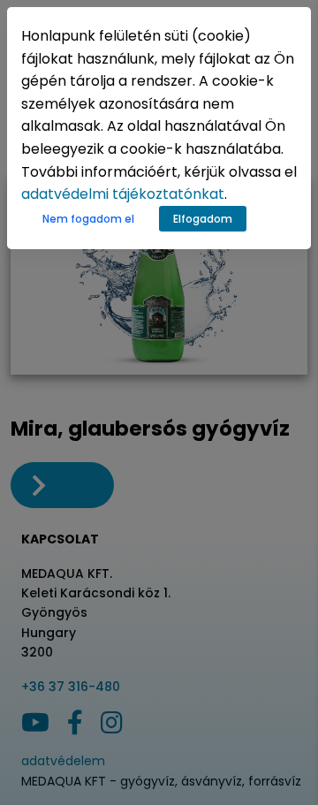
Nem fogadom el (88, 218)
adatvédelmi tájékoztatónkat (122, 194)
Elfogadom (202, 218)
